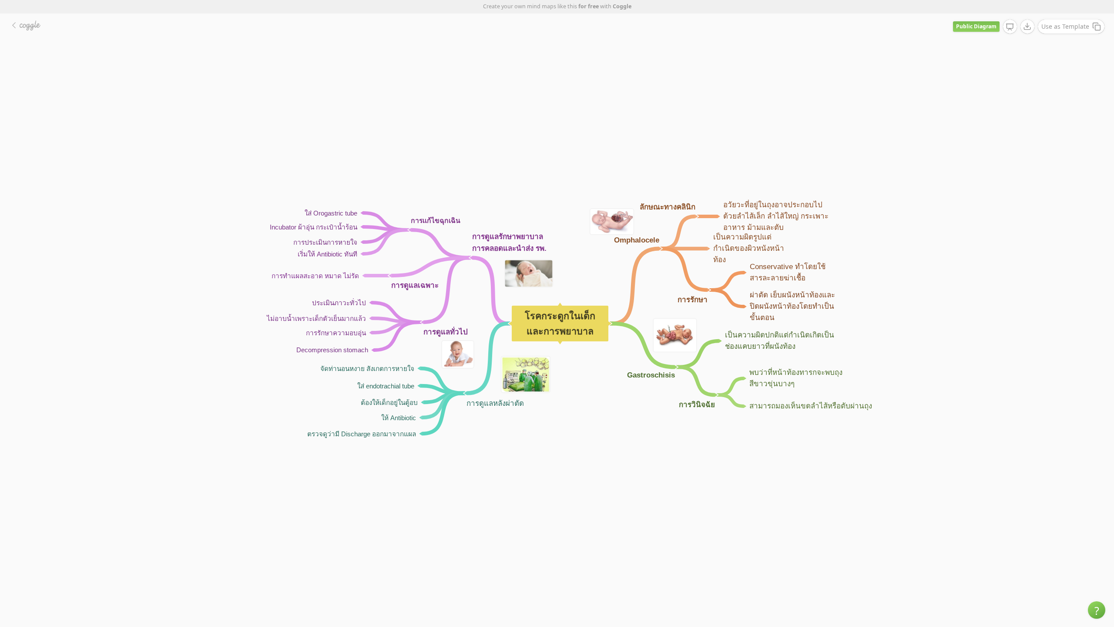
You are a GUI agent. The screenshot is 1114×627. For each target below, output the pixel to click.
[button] (1096, 610)
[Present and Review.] (1010, 27)
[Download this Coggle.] (1027, 27)
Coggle (622, 6)
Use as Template (1065, 26)
